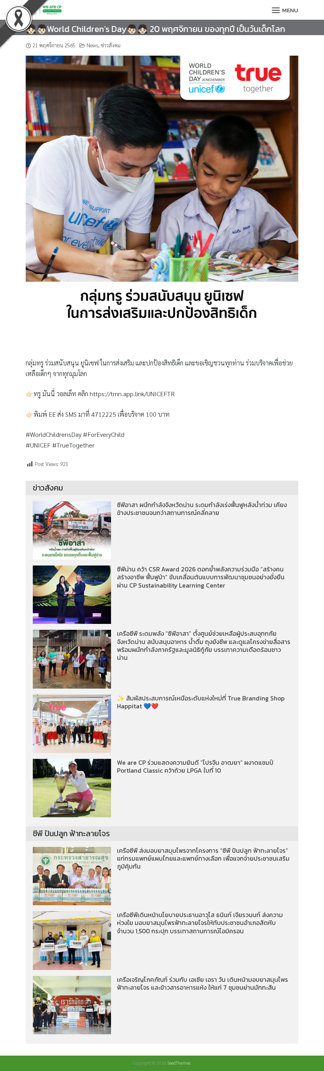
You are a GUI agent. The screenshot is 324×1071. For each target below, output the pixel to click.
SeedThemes (178, 1063)
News (92, 45)
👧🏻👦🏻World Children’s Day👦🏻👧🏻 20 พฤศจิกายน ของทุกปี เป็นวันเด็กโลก (155, 29)
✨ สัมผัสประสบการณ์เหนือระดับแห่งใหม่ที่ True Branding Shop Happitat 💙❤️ (200, 702)
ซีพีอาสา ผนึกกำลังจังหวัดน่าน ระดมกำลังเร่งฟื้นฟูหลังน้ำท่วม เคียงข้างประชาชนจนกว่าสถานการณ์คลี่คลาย (202, 508)
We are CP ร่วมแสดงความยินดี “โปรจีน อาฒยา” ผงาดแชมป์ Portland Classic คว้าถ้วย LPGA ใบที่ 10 (195, 766)
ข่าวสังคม (111, 45)
